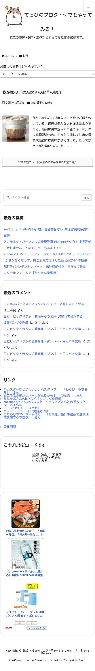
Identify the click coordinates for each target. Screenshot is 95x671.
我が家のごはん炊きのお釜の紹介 (32, 92)
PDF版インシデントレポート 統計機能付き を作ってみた (45, 266)
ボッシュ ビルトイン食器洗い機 (26, 411)
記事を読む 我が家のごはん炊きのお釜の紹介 (47, 162)
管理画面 (10, 426)
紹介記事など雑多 (42, 102)
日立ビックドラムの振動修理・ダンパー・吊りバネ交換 (42, 328)
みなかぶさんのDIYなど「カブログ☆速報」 (34, 398)
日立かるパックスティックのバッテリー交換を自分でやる (44, 304)
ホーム (9, 55)
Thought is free (74, 660)
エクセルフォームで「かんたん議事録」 (31, 272)
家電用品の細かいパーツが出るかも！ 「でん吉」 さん (43, 395)
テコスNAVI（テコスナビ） (22, 408)
